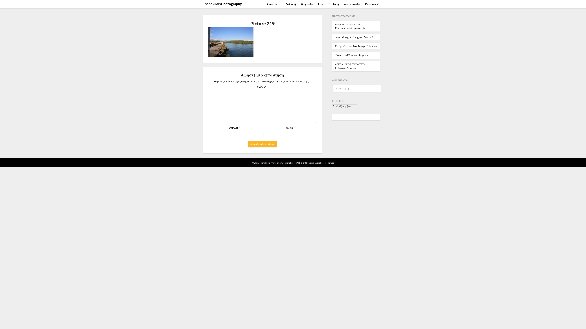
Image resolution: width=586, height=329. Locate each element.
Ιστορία (322, 4)
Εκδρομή (291, 4)
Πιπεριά (368, 37)
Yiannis (338, 55)
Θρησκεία (307, 4)
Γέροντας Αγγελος (358, 55)
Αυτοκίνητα (273, 4)
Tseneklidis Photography (222, 4)
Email (290, 128)
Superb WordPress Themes (320, 162)
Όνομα (234, 128)
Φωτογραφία (352, 4)
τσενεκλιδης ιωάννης (347, 37)
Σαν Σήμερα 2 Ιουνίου (365, 46)
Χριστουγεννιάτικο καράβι (350, 28)
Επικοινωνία (373, 4)
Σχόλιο (262, 87)
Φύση (336, 4)
